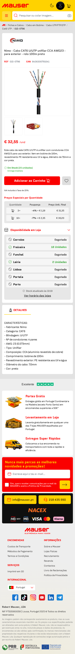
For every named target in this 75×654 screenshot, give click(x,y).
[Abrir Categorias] (6, 15)
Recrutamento (51, 556)
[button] (37, 229)
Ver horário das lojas (37, 296)
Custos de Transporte (19, 546)
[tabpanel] (37, 343)
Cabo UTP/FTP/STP (56, 25)
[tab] (17, 310)
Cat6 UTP (7, 28)
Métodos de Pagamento (20, 551)
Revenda (48, 560)
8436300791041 (40, 61)
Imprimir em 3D (16, 571)
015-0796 (15, 61)
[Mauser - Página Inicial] (15, 6)
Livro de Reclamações (55, 570)
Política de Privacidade (56, 575)
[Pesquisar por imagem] (69, 15)
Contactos (49, 565)
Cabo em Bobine (35, 25)
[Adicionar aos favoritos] (66, 180)
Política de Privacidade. (40, 485)
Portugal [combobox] (20, 587)
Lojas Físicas (50, 551)
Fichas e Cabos (16, 25)
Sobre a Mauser (52, 546)
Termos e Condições (18, 556)
